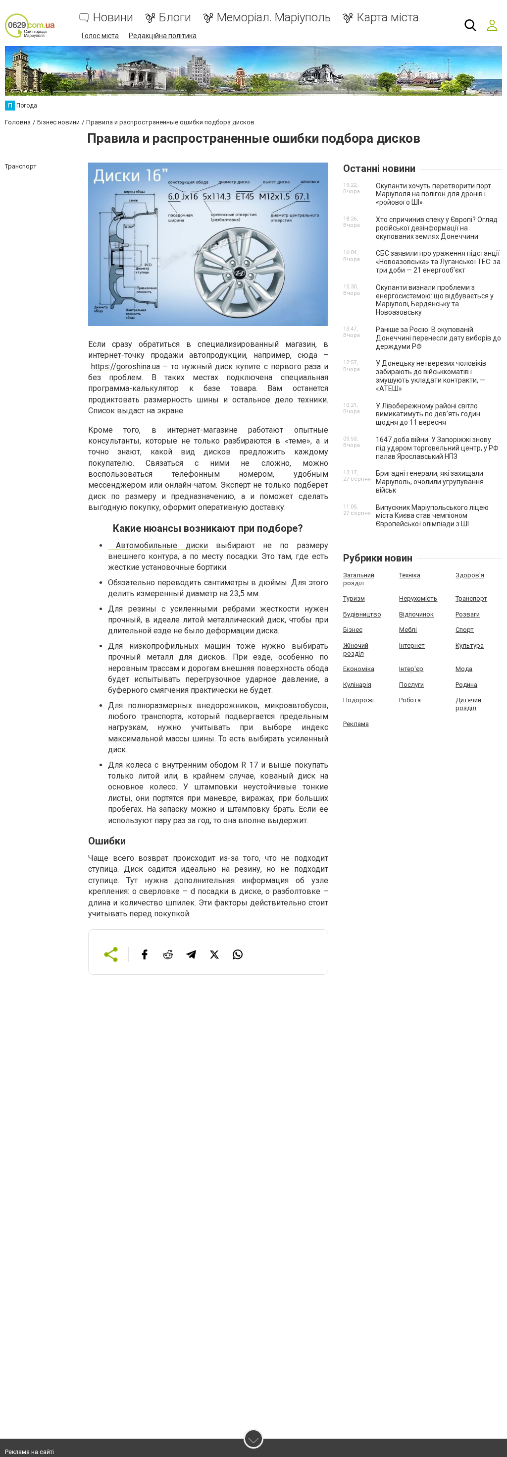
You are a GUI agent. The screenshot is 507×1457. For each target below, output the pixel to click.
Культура (470, 645)
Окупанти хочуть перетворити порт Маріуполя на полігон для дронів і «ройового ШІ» (433, 194)
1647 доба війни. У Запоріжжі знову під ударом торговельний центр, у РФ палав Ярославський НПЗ (437, 448)
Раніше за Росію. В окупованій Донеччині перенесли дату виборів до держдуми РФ (438, 338)
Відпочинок (416, 614)
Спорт (465, 629)
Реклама (356, 724)
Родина (466, 684)
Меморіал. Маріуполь (274, 17)
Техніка (409, 575)
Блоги (175, 17)
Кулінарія (357, 684)
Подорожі (358, 700)
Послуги (411, 684)
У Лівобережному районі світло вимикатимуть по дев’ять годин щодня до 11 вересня (428, 414)
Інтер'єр (411, 668)
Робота (410, 700)
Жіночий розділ (355, 649)
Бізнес (352, 629)
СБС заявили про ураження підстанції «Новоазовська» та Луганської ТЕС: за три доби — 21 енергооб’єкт (438, 261)
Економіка (358, 668)
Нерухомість (418, 598)
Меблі (408, 629)
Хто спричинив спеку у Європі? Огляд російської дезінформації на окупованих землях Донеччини (437, 228)
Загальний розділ (358, 579)
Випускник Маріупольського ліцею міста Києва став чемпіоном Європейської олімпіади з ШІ (432, 516)
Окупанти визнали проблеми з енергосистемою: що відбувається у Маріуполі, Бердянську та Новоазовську (435, 299)
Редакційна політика (163, 36)
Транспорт (471, 598)
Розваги (468, 614)
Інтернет (412, 645)
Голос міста (100, 36)
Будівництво (362, 614)
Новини (113, 17)
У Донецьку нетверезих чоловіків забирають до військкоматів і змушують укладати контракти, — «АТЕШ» (431, 375)
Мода (464, 668)
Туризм (354, 598)
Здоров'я (470, 575)
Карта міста (387, 17)
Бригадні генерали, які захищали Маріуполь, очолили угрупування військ (430, 481)
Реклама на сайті (29, 1452)
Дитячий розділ (468, 704)
